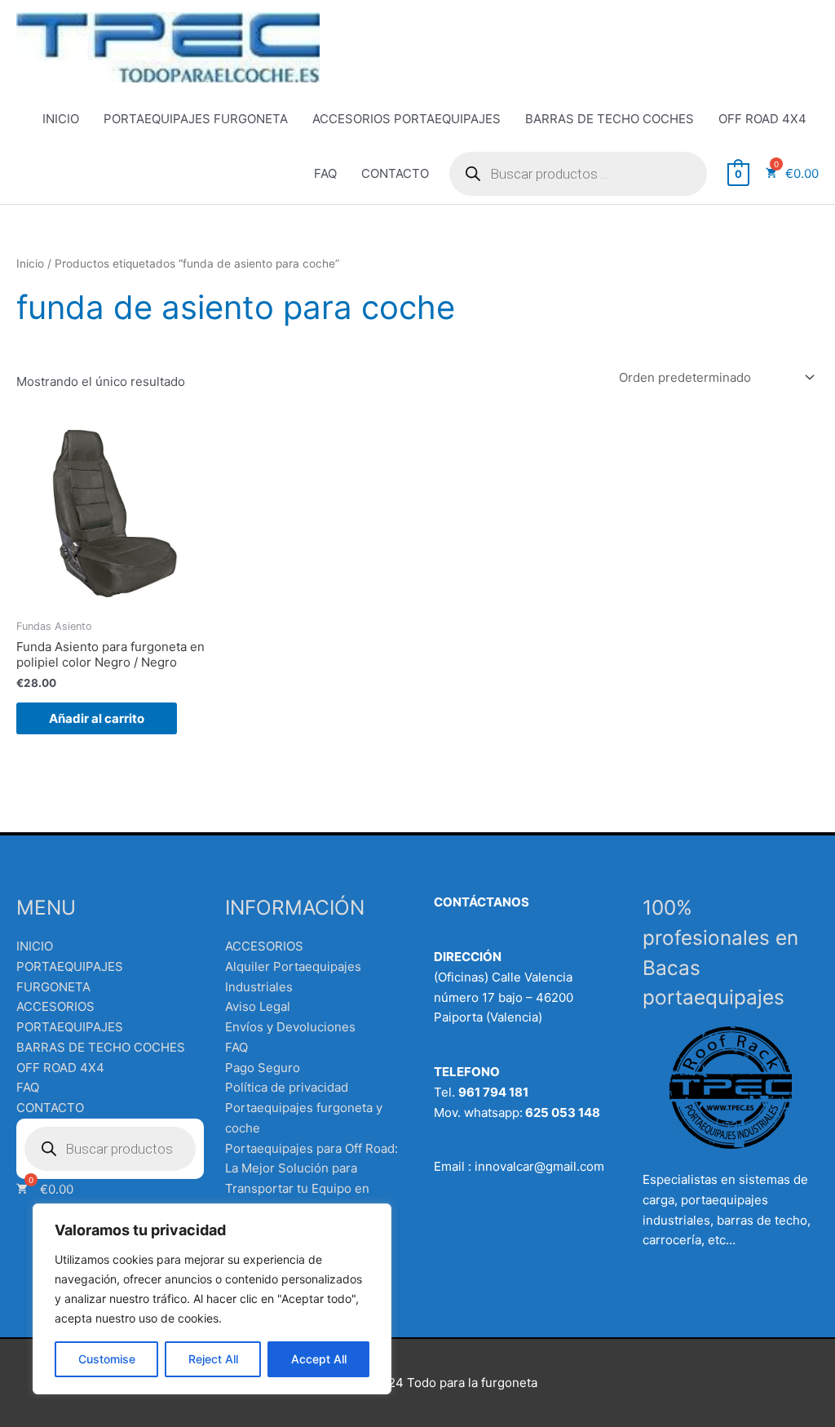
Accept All (319, 1359)
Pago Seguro (262, 1067)
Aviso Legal (257, 1006)
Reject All (213, 1359)
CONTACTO (395, 173)
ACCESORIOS (264, 946)
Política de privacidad (286, 1087)
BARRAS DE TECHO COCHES (609, 118)
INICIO (60, 118)
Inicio (30, 263)
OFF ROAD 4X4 (762, 118)
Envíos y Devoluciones (290, 1027)
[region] (212, 1298)
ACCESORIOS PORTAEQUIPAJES (406, 118)
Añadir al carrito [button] (96, 718)
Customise (106, 1359)
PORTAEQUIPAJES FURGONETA (196, 118)
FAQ (325, 173)
